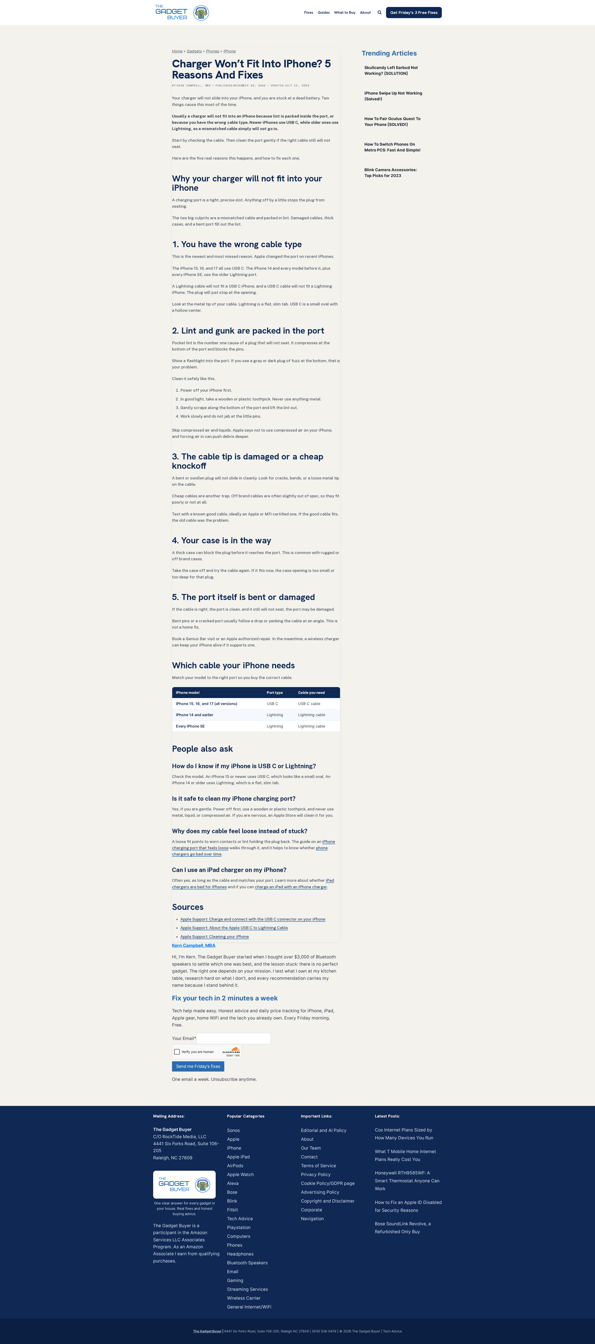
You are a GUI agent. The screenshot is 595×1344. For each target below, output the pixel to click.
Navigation (312, 1218)
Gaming (235, 1280)
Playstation (239, 1227)
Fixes (308, 12)
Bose (232, 1192)
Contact (309, 1157)
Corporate (311, 1210)
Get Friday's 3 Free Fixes (414, 12)
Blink (232, 1201)
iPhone (230, 51)
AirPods (235, 1165)
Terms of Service (318, 1165)
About (365, 12)
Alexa (233, 1183)
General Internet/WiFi (249, 1307)
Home (177, 51)
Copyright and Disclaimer (327, 1201)
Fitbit (232, 1210)
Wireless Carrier (244, 1298)
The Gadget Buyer (207, 1331)
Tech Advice (240, 1218)
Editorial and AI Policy (324, 1130)
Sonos (233, 1130)
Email (232, 1271)
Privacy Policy (316, 1174)
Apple (233, 1139)
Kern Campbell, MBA (194, 85)
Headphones (240, 1254)
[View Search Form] (379, 12)
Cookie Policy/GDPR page (328, 1183)
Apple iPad (238, 1157)
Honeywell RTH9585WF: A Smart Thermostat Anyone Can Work (407, 1180)
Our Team (311, 1148)
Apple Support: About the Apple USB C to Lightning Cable (234, 927)
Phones (212, 51)
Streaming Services (247, 1289)
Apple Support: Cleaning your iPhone (214, 936)
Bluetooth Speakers (247, 1262)
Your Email (184, 1038)
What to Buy (345, 12)
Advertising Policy (320, 1192)
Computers (238, 1236)
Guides (324, 12)
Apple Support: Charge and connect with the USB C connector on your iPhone (252, 919)
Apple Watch (240, 1174)
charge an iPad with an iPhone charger (291, 887)
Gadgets (194, 51)
